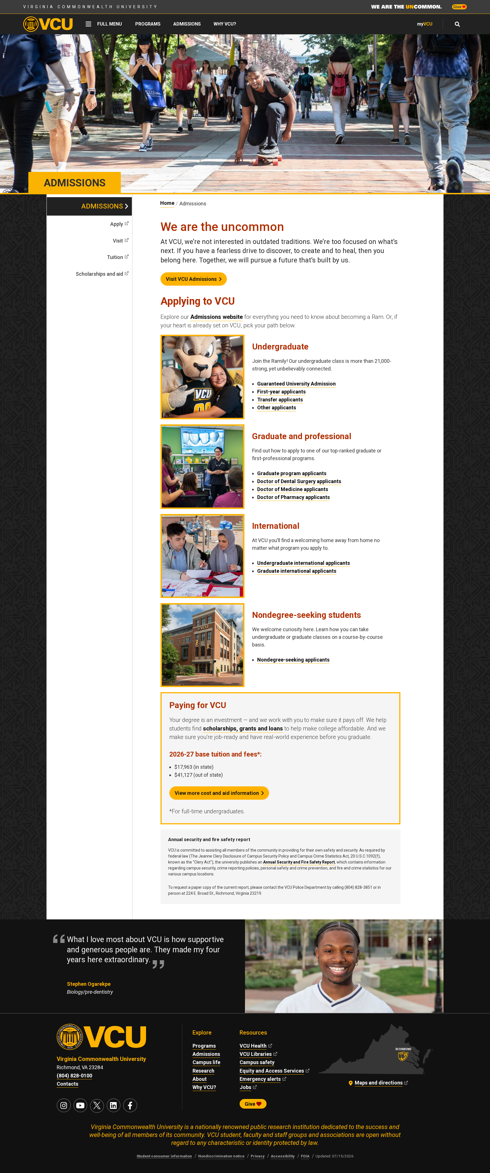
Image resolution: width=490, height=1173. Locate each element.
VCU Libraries (256, 1054)
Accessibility (283, 1156)
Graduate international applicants (296, 571)
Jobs (245, 1087)
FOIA (305, 1156)
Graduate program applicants (291, 473)
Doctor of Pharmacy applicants (293, 497)
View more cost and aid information (217, 793)
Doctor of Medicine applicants (292, 489)
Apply (116, 224)
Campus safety (257, 1062)
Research (203, 1071)
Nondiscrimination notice (221, 1156)
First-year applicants (281, 392)
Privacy (258, 1156)
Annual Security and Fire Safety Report (299, 862)
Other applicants (276, 407)
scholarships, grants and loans (243, 728)
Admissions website (216, 316)
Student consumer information (164, 1156)
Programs (147, 24)
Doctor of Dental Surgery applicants (299, 481)
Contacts (67, 1084)
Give (457, 7)
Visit (118, 241)
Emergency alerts (260, 1079)
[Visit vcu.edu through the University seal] (114, 1039)
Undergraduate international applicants (303, 563)
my (424, 24)
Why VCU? (225, 24)
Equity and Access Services (272, 1071)
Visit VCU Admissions (191, 279)
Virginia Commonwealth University (91, 7)
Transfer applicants (280, 400)
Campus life (206, 1062)
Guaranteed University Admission (296, 384)
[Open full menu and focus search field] (457, 24)
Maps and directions (379, 1083)
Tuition (115, 257)
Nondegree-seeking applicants (293, 660)
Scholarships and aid (99, 274)
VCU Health (253, 1046)
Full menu (109, 24)
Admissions (187, 24)
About (200, 1079)
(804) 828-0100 (74, 1076)
